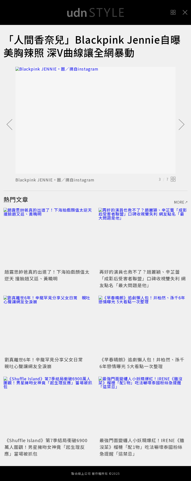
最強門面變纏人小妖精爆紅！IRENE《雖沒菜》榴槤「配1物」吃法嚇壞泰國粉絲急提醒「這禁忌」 (142, 447)
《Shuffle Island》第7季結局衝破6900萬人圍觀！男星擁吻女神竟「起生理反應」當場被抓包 (46, 447)
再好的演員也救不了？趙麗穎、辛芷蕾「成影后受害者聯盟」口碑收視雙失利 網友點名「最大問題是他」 (142, 278)
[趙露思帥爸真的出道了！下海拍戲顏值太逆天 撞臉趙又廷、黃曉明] (48, 237)
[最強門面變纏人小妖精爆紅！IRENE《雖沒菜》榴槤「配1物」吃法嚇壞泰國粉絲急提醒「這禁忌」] (143, 406)
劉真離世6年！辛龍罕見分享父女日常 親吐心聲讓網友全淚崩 (46, 362)
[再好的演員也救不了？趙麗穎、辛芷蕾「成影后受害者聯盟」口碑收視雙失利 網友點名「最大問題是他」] (143, 237)
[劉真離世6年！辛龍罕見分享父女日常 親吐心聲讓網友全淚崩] (48, 325)
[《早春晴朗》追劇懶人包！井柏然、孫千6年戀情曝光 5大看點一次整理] (143, 325)
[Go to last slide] (9, 125)
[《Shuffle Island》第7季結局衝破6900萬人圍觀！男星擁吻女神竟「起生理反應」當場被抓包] (48, 406)
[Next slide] (182, 125)
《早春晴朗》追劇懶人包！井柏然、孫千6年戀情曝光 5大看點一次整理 (142, 362)
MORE (179, 202)
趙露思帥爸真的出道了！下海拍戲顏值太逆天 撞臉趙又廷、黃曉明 (47, 275)
